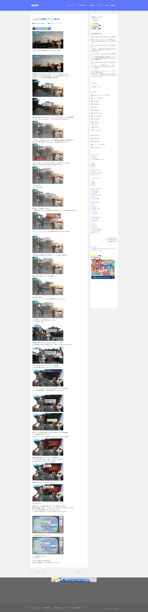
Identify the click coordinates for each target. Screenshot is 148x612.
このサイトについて (70, 5)
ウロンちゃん (94, 210)
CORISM (93, 183)
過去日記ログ (92, 5)
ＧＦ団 (92, 203)
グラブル (96, 130)
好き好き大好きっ (95, 202)
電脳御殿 (35, 5)
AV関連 (95, 138)
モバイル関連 (96, 116)
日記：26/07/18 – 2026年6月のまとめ (100, 45)
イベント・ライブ (97, 144)
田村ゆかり (93, 166)
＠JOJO (93, 196)
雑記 (94, 104)
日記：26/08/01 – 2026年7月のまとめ (100, 37)
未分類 (95, 141)
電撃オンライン (94, 174)
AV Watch (93, 171)
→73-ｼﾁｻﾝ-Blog (94, 219)
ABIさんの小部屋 (95, 198)
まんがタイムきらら (95, 178)
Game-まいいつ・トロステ (56, 23)
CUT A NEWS (94, 193)
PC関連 (95, 135)
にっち (45, 23)
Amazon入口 (95, 18)
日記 (94, 101)
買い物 (95, 119)
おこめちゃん (94, 212)
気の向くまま (94, 227)
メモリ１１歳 (94, 213)
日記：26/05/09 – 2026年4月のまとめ (100, 62)
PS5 (95, 124)
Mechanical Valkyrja (95, 230)
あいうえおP (94, 225)
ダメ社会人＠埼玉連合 (96, 229)
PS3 (95, 127)
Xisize (92, 205)
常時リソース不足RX (96, 195)
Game (94, 122)
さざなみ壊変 (94, 191)
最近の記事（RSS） (97, 33)
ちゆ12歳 (93, 208)
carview (93, 181)
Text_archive (94, 157)
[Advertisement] (101, 296)
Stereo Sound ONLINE (96, 173)
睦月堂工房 (93, 207)
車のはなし (96, 113)
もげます (95, 147)
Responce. (93, 185)
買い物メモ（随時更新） (110, 5)
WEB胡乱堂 (94, 220)
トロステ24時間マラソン (82, 5)
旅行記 (95, 110)
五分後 (92, 224)
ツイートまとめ (97, 98)
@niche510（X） (96, 20)
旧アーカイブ (100, 5)
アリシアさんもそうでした (38, 231)
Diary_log (93, 156)
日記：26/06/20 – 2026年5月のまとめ (100, 54)
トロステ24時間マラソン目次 (98, 159)
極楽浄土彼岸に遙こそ (96, 217)
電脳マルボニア (94, 232)
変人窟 (92, 190)
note (98, 208)
